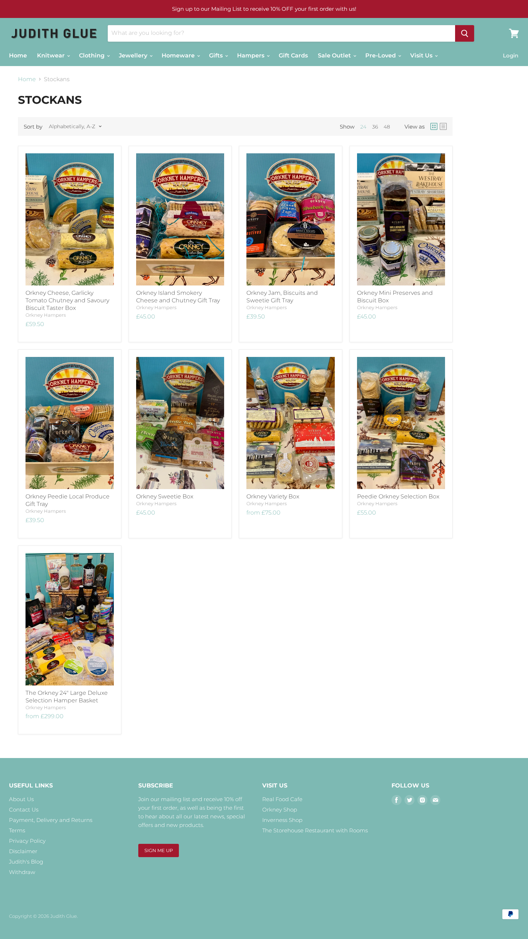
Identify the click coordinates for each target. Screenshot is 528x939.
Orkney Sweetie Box (164, 496)
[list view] (443, 126)
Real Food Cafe (282, 799)
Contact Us (23, 809)
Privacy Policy (27, 840)
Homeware (179, 55)
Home (18, 55)
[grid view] (433, 126)
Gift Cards (293, 55)
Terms (17, 830)
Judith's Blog (26, 861)
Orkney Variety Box (272, 496)
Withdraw (22, 872)
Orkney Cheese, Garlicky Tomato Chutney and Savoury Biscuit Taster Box (67, 300)
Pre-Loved (381, 55)
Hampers (251, 55)
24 (363, 127)
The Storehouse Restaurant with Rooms (315, 830)
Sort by (33, 127)
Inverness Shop (282, 820)
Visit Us (422, 55)
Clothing (92, 55)
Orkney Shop (279, 809)
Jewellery (134, 55)
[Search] (464, 33)
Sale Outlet (335, 55)
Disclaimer (23, 851)
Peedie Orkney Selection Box (398, 496)
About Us (21, 799)
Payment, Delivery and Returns (50, 820)
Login (510, 55)
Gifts (216, 55)
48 (387, 127)
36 (375, 127)
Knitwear (51, 55)
